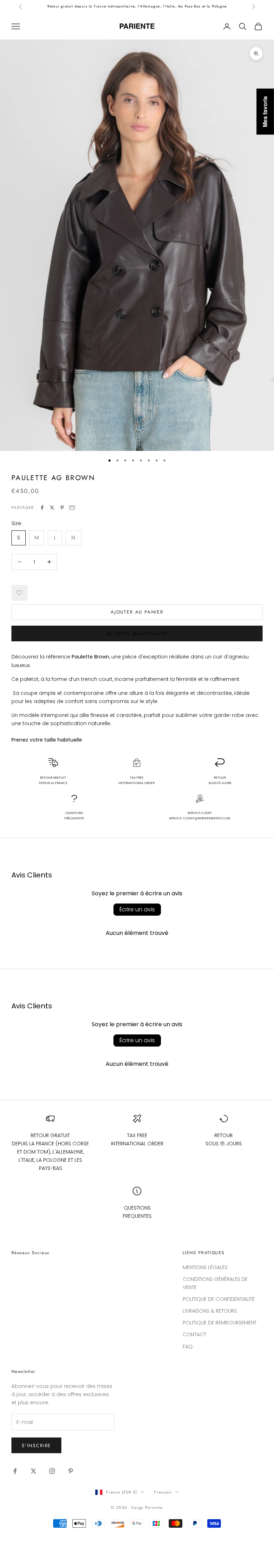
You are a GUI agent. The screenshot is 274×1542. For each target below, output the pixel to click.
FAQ (188, 1346)
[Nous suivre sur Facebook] (15, 1471)
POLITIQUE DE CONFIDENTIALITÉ (219, 1299)
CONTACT (194, 1334)
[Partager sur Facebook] (42, 507)
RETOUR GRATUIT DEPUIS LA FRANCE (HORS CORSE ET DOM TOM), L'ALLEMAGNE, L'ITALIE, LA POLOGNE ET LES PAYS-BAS (50, 1152)
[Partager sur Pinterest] (62, 507)
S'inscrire (36, 1445)
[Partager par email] (72, 507)
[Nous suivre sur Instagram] (52, 1471)
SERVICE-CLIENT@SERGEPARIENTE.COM (199, 818)
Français (163, 1492)
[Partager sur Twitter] (52, 507)
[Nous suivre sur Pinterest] (70, 1471)
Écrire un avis (137, 909)
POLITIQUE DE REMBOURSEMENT (220, 1322)
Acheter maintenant (137, 633)
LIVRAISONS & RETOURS (210, 1310)
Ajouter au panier (137, 612)
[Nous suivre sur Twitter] (33, 1471)
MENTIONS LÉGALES (205, 1267)
